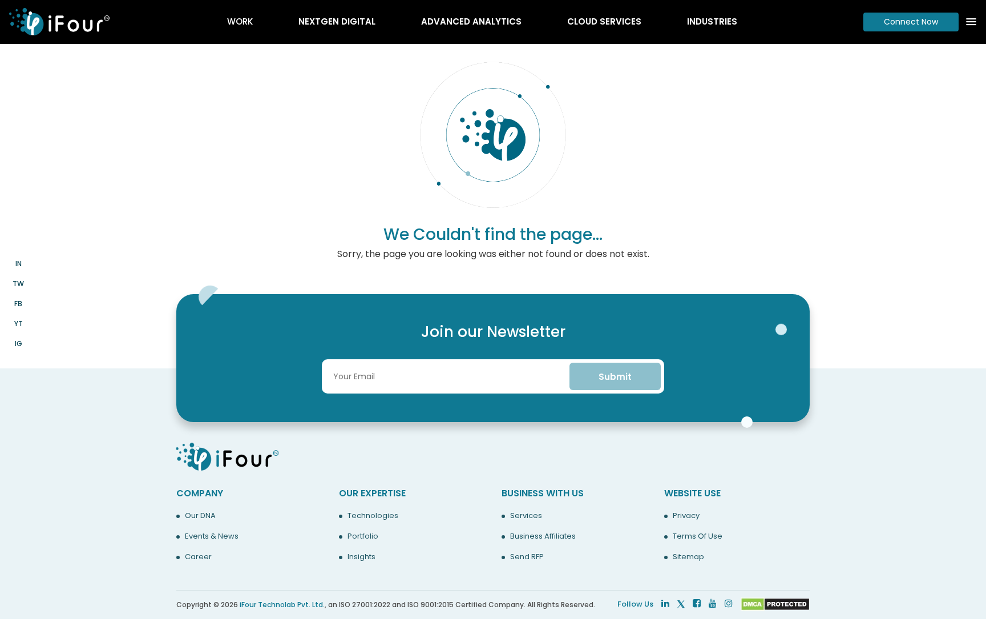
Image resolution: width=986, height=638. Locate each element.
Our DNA (200, 515)
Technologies (372, 515)
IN (18, 263)
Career (198, 556)
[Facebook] (697, 603)
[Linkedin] (665, 603)
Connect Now (911, 21)
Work (240, 21)
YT (18, 323)
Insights (361, 556)
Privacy (686, 515)
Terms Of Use (697, 536)
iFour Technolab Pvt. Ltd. (282, 604)
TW (18, 283)
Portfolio (362, 536)
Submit (615, 377)
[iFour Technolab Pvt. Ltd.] (227, 456)
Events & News (212, 536)
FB (18, 303)
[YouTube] (713, 603)
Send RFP (527, 556)
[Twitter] (681, 603)
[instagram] (729, 603)
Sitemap (688, 556)
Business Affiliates (543, 536)
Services (526, 515)
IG (18, 343)
